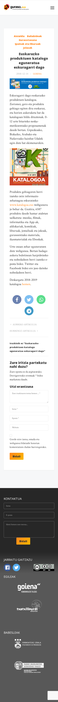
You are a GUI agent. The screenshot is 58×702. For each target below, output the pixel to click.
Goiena (37, 73)
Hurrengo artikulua (23, 331)
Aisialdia (19, 36)
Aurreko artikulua (24, 324)
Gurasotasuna (28, 40)
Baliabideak (34, 36)
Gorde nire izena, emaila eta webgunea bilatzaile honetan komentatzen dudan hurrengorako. (28, 443)
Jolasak (27, 48)
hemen (26, 284)
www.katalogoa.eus (21, 205)
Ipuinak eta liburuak (28, 44)
